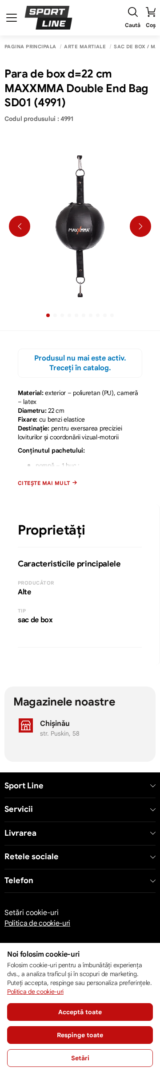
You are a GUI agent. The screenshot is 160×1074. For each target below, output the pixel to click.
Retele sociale (31, 856)
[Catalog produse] (11, 18)
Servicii (18, 809)
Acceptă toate (80, 1012)
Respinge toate (80, 1035)
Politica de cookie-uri (37, 923)
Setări (80, 1058)
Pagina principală (30, 46)
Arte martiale (85, 46)
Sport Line (24, 786)
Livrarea (20, 833)
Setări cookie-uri (31, 912)
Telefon (18, 880)
